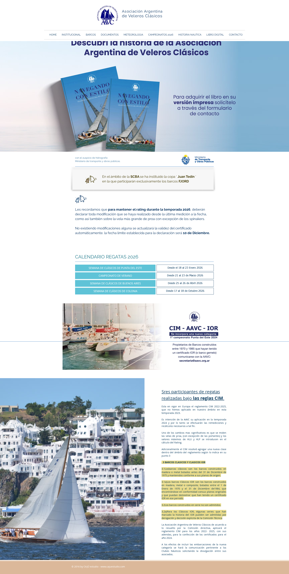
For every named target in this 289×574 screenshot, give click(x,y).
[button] (71, 34)
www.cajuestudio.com (113, 566)
